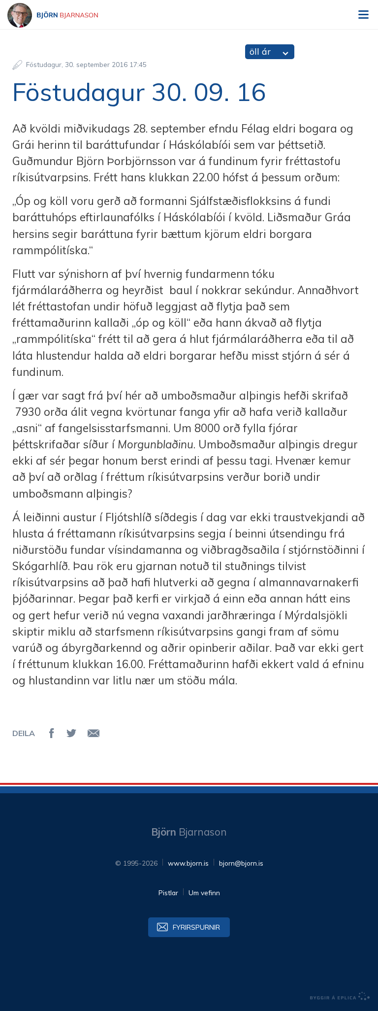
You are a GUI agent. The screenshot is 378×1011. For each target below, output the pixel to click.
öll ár (260, 51)
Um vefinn (204, 892)
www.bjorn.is (188, 863)
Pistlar (168, 892)
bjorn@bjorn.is (241, 863)
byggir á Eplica (340, 996)
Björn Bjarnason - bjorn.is (61, 15)
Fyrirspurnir (196, 927)
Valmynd (363, 15)
